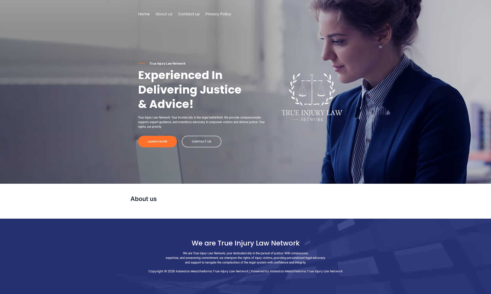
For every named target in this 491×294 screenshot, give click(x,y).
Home (144, 14)
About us (164, 14)
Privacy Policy (218, 14)
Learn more (157, 141)
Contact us (189, 14)
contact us (201, 141)
